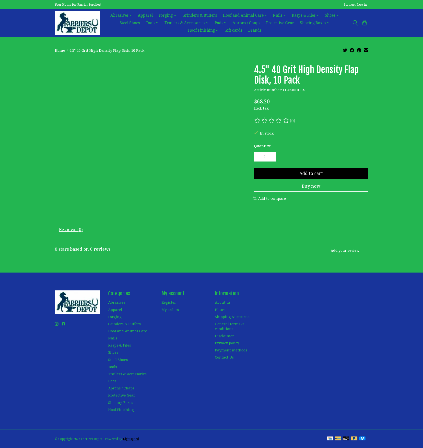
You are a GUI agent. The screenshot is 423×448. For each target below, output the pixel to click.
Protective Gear (280, 22)
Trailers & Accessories (127, 373)
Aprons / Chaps (246, 22)
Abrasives (116, 302)
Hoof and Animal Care (127, 330)
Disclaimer (224, 335)
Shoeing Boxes (120, 402)
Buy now (311, 186)
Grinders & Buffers (199, 15)
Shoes (113, 352)
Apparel (145, 15)
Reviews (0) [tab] (71, 229)
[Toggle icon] (355, 22)
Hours (220, 309)
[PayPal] (338, 438)
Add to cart (311, 173)
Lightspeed (131, 439)
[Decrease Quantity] (259, 156)
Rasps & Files (119, 345)
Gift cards (233, 30)
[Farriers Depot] (77, 23)
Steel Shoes (130, 22)
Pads (112, 380)
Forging (115, 316)
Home (60, 50)
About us (223, 302)
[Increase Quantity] (270, 156)
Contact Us (224, 357)
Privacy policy (227, 342)
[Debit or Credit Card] (346, 438)
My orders (170, 309)
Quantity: (262, 145)
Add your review (345, 250)
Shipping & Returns (232, 316)
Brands (254, 30)
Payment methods (231, 350)
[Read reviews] (272, 120)
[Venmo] (362, 438)
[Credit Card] (330, 438)
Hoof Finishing (121, 409)
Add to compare (272, 198)
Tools (112, 366)
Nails (112, 338)
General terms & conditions (229, 326)
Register (169, 302)
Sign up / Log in (355, 4)
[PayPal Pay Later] (354, 438)
